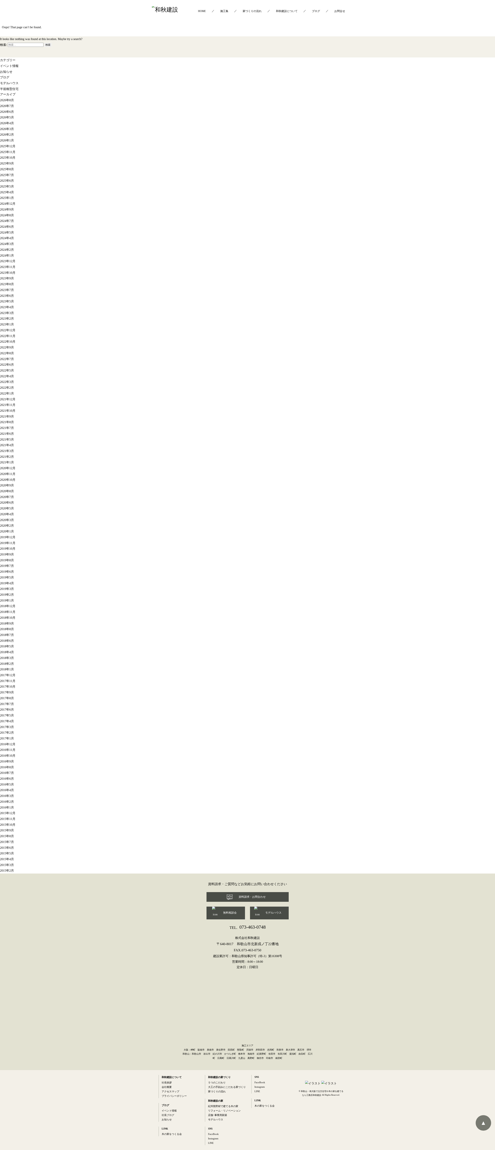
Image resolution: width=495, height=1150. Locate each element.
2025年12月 (7, 146)
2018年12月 (7, 606)
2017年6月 (7, 709)
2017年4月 (7, 721)
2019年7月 (7, 565)
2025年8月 (7, 169)
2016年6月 (7, 778)
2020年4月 (7, 514)
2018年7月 (7, 635)
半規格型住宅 (9, 89)
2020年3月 (7, 520)
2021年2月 (7, 456)
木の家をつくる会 (172, 1134)
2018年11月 (7, 612)
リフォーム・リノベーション (224, 1110)
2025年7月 (7, 174)
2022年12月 (7, 330)
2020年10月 (7, 479)
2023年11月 (7, 267)
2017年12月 (7, 675)
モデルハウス (9, 83)
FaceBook (213, 1134)
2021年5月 (7, 439)
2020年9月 (7, 485)
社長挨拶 (167, 1082)
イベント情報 (9, 66)
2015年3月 (7, 865)
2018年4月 (7, 652)
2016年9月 (7, 761)
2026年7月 (7, 106)
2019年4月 (7, 583)
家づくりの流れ (252, 11)
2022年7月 (7, 358)
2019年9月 (7, 554)
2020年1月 (7, 531)
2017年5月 (7, 715)
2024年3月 (7, 244)
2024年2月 (7, 249)
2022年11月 (7, 336)
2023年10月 (7, 272)
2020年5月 (7, 508)
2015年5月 (7, 853)
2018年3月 (7, 658)
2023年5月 (7, 301)
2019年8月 (7, 560)
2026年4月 (7, 123)
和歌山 (186, 1054)
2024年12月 (7, 203)
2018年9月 (7, 623)
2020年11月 (7, 474)
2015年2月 (7, 870)
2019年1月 (7, 600)
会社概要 (167, 1087)
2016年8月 (7, 767)
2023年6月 (7, 295)
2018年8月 (7, 629)
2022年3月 (7, 381)
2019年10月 (7, 548)
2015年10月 (7, 824)
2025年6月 (7, 180)
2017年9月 (7, 692)
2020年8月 (7, 491)
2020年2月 (7, 525)
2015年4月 (7, 859)
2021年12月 (7, 399)
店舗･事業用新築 (217, 1115)
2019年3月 (7, 588)
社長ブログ (168, 1115)
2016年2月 (7, 801)
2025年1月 (7, 197)
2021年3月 (7, 451)
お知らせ (6, 71)
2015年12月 (7, 813)
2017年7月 (7, 704)
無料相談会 (230, 912)
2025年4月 (7, 192)
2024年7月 (7, 220)
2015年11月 (7, 819)
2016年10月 (7, 755)
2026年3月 (7, 129)
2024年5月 (7, 232)
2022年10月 (7, 341)
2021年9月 (7, 416)
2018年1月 (7, 669)
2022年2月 (7, 387)
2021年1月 (7, 462)
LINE (211, 1142)
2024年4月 (7, 238)
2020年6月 (7, 502)
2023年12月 (7, 261)
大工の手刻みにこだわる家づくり (227, 1087)
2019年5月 (7, 577)
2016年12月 (7, 744)
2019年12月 (7, 537)
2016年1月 (7, 807)
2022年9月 (7, 347)
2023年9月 (7, 278)
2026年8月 (7, 100)
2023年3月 (7, 313)
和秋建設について (287, 11)
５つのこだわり (217, 1082)
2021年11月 (7, 404)
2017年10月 (7, 686)
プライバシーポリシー (174, 1095)
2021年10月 (7, 410)
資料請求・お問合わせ (252, 896)
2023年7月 (7, 290)
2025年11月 (7, 152)
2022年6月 (7, 364)
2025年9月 (7, 163)
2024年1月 (7, 255)
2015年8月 (7, 836)
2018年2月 (7, 663)
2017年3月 (7, 726)
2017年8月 (7, 698)
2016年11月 (7, 749)
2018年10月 (7, 617)
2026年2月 (7, 134)
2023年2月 (7, 318)
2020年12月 (7, 468)
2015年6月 (7, 847)
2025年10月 (7, 157)
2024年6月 (7, 226)
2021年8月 (7, 422)
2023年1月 (7, 324)
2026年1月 (7, 140)
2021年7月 (7, 428)
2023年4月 (7, 307)
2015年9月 (7, 830)
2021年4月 (7, 445)
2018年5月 (7, 646)
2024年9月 (7, 209)
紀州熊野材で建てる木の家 (223, 1106)
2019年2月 (7, 594)
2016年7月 (7, 772)
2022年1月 (7, 393)
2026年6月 (7, 111)
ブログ (316, 11)
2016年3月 (7, 795)
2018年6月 (7, 640)
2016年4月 (7, 790)
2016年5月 (7, 784)
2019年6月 (7, 571)
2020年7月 (7, 497)
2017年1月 (7, 738)
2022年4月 (7, 376)
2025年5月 (7, 186)
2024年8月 (7, 215)
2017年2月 (7, 732)
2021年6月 (7, 433)
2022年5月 (7, 370)
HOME (202, 11)
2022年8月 (7, 353)
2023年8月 (7, 284)
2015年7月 (7, 842)
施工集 (224, 11)
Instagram (213, 1138)
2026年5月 (7, 117)
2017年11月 (7, 681)
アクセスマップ (170, 1091)
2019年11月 (7, 542)
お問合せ (339, 11)
